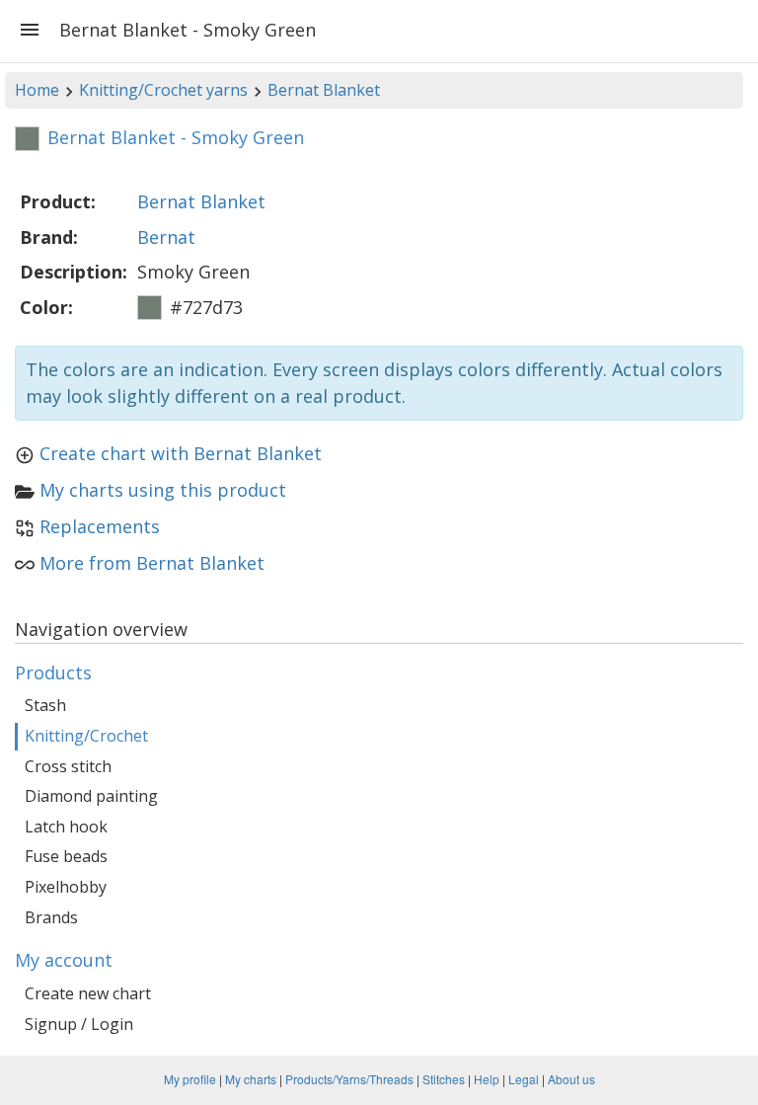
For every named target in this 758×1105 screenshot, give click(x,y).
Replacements (99, 526)
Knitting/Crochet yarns (163, 90)
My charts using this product (162, 490)
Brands (51, 917)
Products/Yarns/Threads (349, 1078)
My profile (190, 1078)
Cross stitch (68, 766)
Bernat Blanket (323, 90)
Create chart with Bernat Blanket (180, 453)
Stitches (443, 1078)
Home (37, 90)
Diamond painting (91, 796)
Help (486, 1078)
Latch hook (66, 826)
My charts (250, 1078)
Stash (45, 705)
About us (571, 1078)
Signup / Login (79, 1024)
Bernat (166, 237)
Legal (523, 1078)
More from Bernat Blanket (152, 563)
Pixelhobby (66, 887)
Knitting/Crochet (86, 736)
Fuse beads (66, 856)
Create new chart (88, 993)
